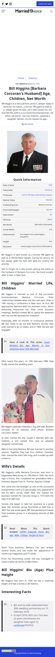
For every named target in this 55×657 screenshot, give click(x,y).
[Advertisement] (27, 42)
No (51, 214)
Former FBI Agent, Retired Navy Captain (37, 195)
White (50, 219)
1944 (50, 185)
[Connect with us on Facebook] (3, 3)
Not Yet (49, 210)
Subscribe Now (44, 4)
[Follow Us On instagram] (10, 3)
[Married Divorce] (28, 11)
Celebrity (32, 78)
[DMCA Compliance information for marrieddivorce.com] (27, 650)
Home (21, 78)
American (48, 190)
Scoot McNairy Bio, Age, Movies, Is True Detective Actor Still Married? (30, 345)
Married (49, 200)
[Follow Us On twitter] (6, 3)
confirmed (19, 625)
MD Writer (28, 124)
